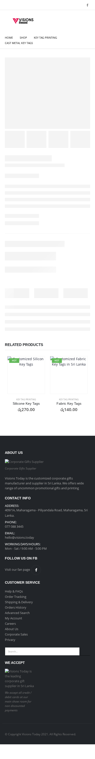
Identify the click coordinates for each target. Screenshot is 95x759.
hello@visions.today (19, 537)
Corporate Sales (16, 634)
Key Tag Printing (26, 399)
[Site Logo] (23, 21)
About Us (11, 629)
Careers (10, 623)
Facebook (36, 570)
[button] (8, 21)
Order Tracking (15, 596)
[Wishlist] (84, 21)
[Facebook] (87, 5)
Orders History (15, 607)
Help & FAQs (14, 591)
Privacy (10, 639)
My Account (13, 618)
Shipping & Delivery (19, 602)
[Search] (85, 651)
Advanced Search (17, 613)
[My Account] (72, 21)
